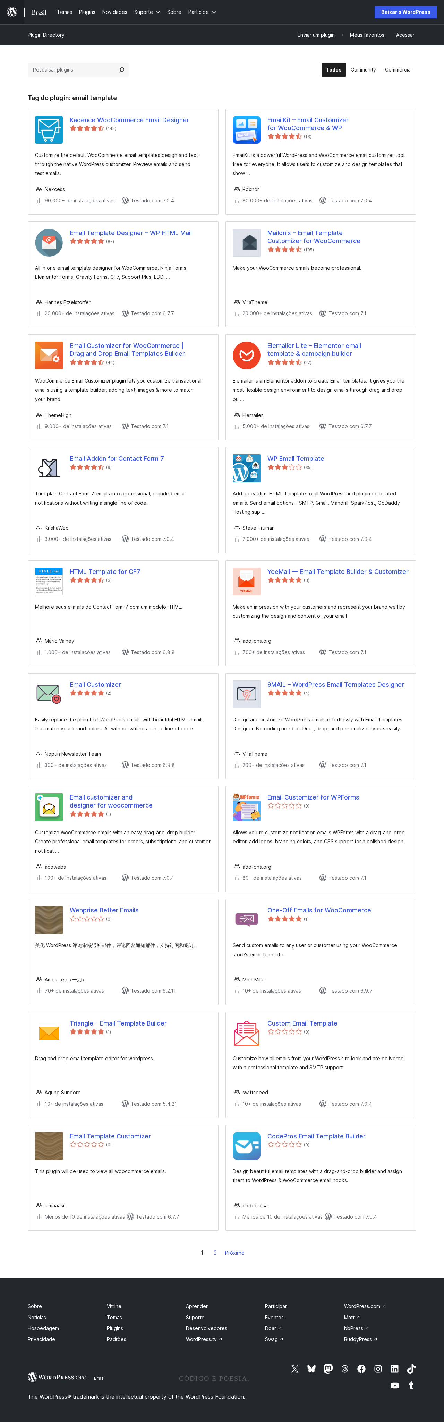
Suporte (195, 1317)
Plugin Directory (46, 35)
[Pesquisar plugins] (122, 70)
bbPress (356, 1328)
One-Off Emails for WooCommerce (319, 910)
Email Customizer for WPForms (313, 797)
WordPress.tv (204, 1339)
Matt (352, 1317)
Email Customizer (95, 684)
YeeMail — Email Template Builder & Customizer (338, 571)
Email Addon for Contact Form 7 (117, 458)
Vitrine (114, 1306)
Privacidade (41, 1339)
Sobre (35, 1306)
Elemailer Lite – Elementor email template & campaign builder (314, 349)
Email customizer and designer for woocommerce (111, 801)
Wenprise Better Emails (104, 910)
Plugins (115, 1328)
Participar (276, 1306)
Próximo (235, 1253)
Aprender (197, 1306)
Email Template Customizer (110, 1136)
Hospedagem (43, 1328)
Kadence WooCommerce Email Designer (129, 120)
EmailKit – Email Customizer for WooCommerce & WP (308, 124)
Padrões (116, 1339)
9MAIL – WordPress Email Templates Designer (335, 684)
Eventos (274, 1317)
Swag (274, 1339)
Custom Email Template (302, 1023)
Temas (114, 1317)
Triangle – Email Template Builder (118, 1023)
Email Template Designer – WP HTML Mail (131, 232)
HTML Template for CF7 (105, 571)
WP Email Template (295, 458)
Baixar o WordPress (405, 12)
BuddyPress (361, 1339)
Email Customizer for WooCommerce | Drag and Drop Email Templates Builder (127, 349)
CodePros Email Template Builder (316, 1136)
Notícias (37, 1317)
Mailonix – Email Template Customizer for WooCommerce (313, 236)
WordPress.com (365, 1306)
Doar (273, 1328)
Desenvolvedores (206, 1328)
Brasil (100, 1378)
